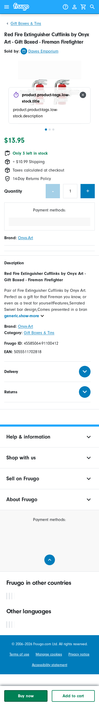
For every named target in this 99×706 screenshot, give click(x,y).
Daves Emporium (43, 51)
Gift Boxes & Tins (26, 23)
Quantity (13, 191)
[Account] (74, 6)
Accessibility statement (49, 665)
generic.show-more (21, 315)
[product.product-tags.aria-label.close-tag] (83, 95)
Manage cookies (49, 654)
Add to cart (73, 696)
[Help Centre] (65, 6)
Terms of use (19, 654)
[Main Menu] (6, 6)
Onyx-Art (25, 238)
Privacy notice (78, 654)
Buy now (26, 696)
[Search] (92, 6)
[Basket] (83, 6)
